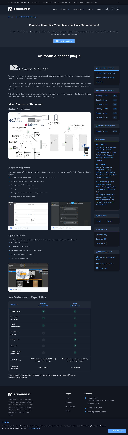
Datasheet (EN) (101, 239)
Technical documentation (105, 264)
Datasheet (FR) (101, 235)
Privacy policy (35, 428)
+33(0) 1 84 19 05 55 (95, 408)
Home (10, 17)
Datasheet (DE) (101, 243)
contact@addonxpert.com (97, 412)
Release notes (101, 268)
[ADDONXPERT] (19, 9)
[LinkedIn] (118, 2)
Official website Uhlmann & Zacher (105, 258)
